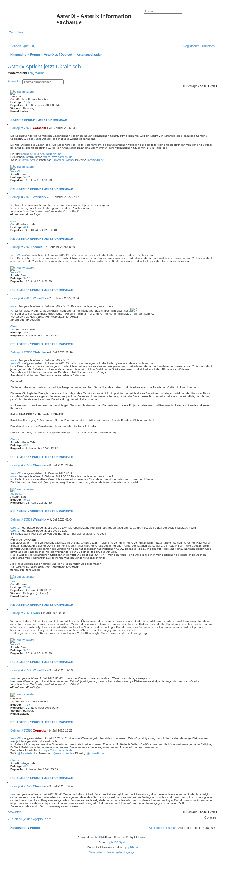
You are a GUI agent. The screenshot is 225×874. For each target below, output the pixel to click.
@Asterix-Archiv (27, 159)
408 (25, 332)
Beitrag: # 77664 (21, 247)
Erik (30, 73)
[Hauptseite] (32, 18)
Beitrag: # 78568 (21, 670)
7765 (26, 102)
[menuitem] (33, 46)
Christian (15, 326)
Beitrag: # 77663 (21, 197)
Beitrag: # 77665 (21, 298)
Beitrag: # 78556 (21, 352)
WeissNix (16, 171)
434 (25, 227)
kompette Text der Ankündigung (41, 153)
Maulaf (39, 73)
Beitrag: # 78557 (21, 465)
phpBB (98, 837)
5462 (26, 177)
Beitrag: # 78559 (21, 519)
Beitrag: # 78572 (21, 786)
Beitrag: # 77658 (21, 128)
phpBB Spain (117, 842)
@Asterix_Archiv (63, 159)
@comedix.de (95, 159)
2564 (26, 587)
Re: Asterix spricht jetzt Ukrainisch (41, 188)
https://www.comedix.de (57, 156)
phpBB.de (131, 847)
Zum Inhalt (16, 32)
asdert (14, 220)
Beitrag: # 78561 (21, 613)
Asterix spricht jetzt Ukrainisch (44, 67)
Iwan (13, 580)
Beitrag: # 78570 (21, 730)
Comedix (15, 96)
